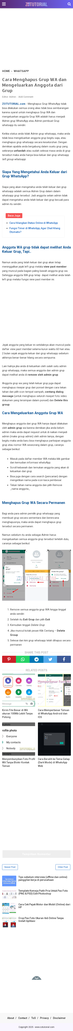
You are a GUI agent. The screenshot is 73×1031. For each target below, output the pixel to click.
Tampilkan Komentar (36, 854)
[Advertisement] (36, 39)
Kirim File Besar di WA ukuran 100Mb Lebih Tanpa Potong (17, 714)
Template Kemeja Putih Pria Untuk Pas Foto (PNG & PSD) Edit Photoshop (43, 892)
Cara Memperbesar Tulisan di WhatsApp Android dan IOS (53, 714)
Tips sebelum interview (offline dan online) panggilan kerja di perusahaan (42, 878)
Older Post (63, 867)
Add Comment (25, 96)
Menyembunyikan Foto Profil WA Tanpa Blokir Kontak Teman (18, 762)
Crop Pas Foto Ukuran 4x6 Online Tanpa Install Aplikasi (41, 919)
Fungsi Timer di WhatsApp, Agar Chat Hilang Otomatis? (34, 230)
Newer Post (10, 867)
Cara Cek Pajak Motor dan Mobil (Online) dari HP (44, 906)
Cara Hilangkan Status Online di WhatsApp (33, 222)
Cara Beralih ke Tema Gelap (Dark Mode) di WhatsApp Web (54, 762)
